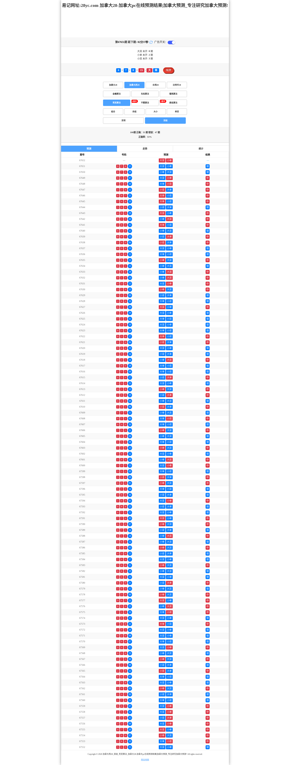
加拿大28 (113, 85)
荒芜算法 (117, 103)
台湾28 (156, 85)
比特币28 (177, 85)
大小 (156, 111)
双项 (124, 120)
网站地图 (145, 760)
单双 (177, 111)
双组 (165, 120)
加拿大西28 (134, 85)
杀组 (134, 111)
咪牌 (168, 70)
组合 (113, 111)
